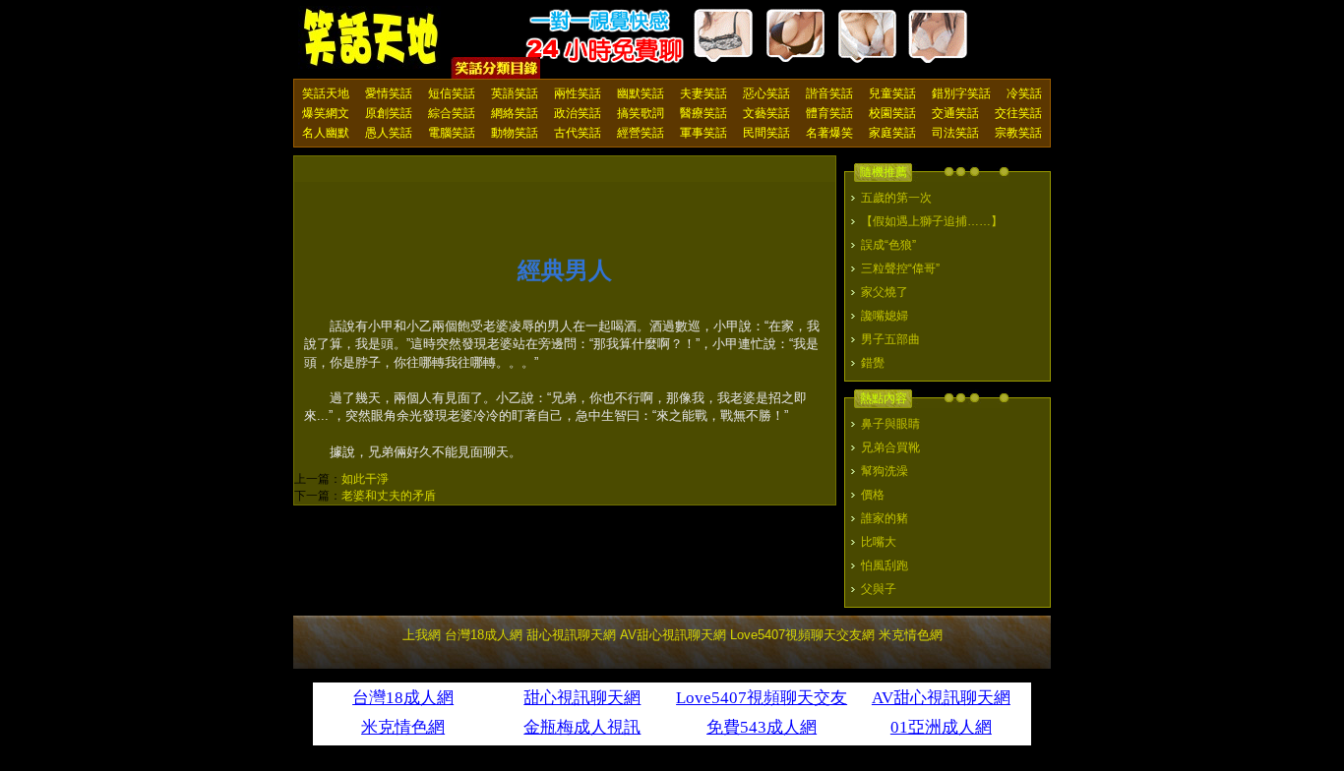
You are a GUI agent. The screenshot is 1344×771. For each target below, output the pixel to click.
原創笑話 (388, 113)
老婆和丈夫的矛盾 (388, 496)
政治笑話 (577, 113)
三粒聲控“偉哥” (900, 268)
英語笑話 (514, 93)
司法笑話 (955, 133)
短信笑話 (451, 93)
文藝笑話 (766, 113)
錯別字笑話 (961, 93)
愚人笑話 (388, 133)
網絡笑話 (514, 113)
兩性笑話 (577, 93)
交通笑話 (955, 113)
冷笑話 (1024, 93)
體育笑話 (829, 113)
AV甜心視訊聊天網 (673, 634)
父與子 (878, 589)
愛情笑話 (388, 93)
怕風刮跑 (884, 565)
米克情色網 (911, 634)
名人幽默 (325, 133)
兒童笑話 (892, 93)
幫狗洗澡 (884, 471)
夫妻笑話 (703, 93)
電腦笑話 (451, 133)
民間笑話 (766, 133)
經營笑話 (640, 133)
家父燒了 (884, 292)
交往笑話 (1018, 113)
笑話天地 (325, 93)
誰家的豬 (884, 518)
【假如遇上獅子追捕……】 (932, 221)
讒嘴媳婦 (884, 316)
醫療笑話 (703, 113)
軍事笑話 (703, 133)
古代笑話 (577, 133)
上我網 (421, 634)
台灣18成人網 (483, 634)
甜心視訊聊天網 (571, 634)
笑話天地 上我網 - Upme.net (372, 38)
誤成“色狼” (888, 245)
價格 (873, 495)
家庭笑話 (892, 133)
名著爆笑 (829, 133)
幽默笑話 (640, 93)
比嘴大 (878, 542)
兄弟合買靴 (890, 447)
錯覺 (873, 363)
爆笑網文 (325, 113)
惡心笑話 (766, 93)
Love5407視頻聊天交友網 (802, 634)
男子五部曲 (890, 339)
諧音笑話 (829, 93)
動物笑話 (514, 133)
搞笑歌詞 (640, 113)
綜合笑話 (451, 113)
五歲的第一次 (896, 198)
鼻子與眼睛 (890, 424)
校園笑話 (892, 113)
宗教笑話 (1018, 133)
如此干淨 (365, 479)
